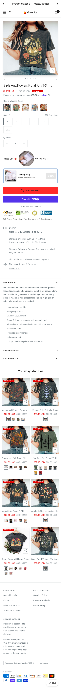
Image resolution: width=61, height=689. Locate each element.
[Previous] (4, 79)
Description (9, 282)
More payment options (30, 206)
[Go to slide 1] (25, 78)
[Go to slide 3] (30, 78)
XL (34, 121)
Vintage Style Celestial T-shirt (45, 410)
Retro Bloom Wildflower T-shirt (15, 559)
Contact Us (8, 600)
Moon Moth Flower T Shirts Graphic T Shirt (16, 511)
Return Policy (15, 268)
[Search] (10, 12)
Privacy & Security (11, 605)
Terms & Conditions (12, 610)
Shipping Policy (11, 351)
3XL (8, 130)
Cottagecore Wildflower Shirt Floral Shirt (16, 458)
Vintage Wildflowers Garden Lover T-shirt (16, 410)
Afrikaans (44, 663)
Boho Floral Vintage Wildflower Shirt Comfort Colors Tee (45, 559)
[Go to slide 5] (35, 78)
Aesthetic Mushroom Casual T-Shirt (45, 511)
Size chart (53, 115)
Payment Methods (41, 600)
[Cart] (56, 12)
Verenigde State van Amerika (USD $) (19, 663)
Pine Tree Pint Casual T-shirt (45, 458)
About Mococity (10, 595)
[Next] (56, 79)
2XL (44, 121)
